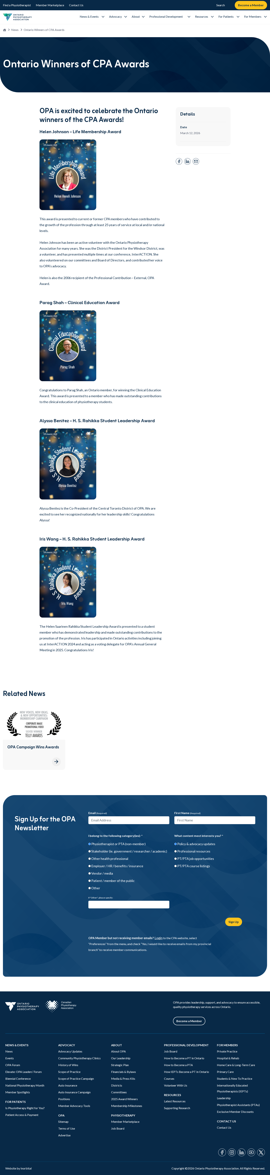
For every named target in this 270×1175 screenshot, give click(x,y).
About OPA (118, 1051)
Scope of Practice (69, 1071)
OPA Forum (12, 1065)
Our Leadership (120, 1058)
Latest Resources (175, 1101)
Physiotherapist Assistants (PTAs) (238, 1105)
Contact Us (76, 5)
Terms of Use (66, 1128)
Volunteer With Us (175, 1085)
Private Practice (227, 1051)
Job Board (117, 1128)
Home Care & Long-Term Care (236, 1065)
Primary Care (225, 1071)
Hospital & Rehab (228, 1058)
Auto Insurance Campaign (74, 1092)
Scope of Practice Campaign (76, 1078)
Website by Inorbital (18, 1168)
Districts (116, 1085)
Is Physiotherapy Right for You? (25, 1108)
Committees (119, 1092)
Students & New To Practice (234, 1078)
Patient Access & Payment (21, 1114)
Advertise (64, 1135)
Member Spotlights (17, 1092)
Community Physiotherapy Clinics (79, 1058)
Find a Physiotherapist (17, 5)
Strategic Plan (120, 1065)
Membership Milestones (126, 1105)
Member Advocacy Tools (74, 1105)
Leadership (224, 1098)
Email (97, 813)
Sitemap (63, 1121)
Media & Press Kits (123, 1078)
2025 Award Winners (124, 1099)
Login (158, 938)
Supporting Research (177, 1108)
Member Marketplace (50, 5)
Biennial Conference (18, 1078)
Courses (169, 1078)
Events (9, 1058)
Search (220, 5)
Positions (64, 1099)
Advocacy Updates (70, 1051)
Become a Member (251, 5)
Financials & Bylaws (123, 1071)
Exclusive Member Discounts (235, 1111)
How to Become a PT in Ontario (184, 1058)
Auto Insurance (68, 1085)
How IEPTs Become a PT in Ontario (186, 1071)
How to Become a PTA (178, 1065)
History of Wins (68, 1065)
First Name (187, 813)
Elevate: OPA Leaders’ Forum (23, 1071)
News (15, 29)
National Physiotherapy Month (24, 1085)
